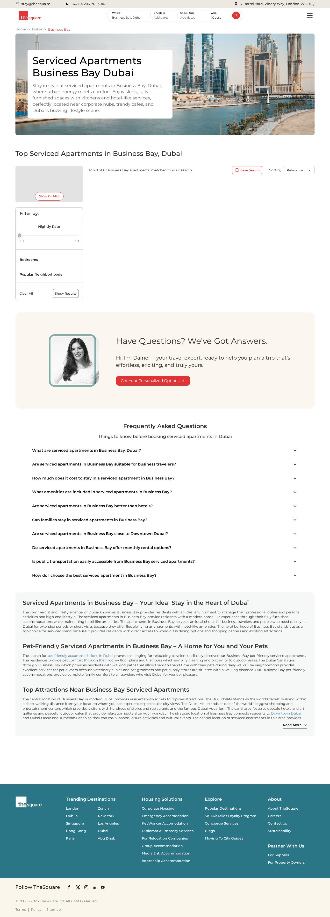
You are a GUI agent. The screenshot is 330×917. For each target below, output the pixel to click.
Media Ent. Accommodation (166, 853)
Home (20, 29)
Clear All (26, 293)
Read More (292, 725)
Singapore (75, 823)
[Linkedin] (94, 886)
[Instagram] (86, 886)
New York (106, 816)
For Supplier (278, 855)
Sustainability (279, 831)
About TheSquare (283, 808)
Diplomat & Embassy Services (168, 831)
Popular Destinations (223, 808)
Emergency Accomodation (165, 816)
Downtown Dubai (286, 713)
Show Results (66, 293)
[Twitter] (78, 886)
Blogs (210, 831)
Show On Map (49, 196)
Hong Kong (76, 831)
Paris (70, 838)
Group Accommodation (162, 846)
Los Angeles (108, 823)
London (72, 808)
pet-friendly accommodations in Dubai (80, 655)
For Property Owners (286, 862)
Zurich (103, 808)
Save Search (250, 170)
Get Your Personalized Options (150, 380)
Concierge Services (221, 823)
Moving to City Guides (224, 838)
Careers (274, 816)
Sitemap (53, 909)
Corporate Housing (158, 808)
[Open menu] (310, 15)
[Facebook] (69, 887)
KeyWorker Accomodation (165, 823)
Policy (36, 909)
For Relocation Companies (165, 838)
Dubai (37, 29)
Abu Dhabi (107, 838)
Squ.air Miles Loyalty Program (230, 816)
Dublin (72, 816)
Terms (20, 909)
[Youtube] (102, 886)
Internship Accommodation (166, 861)
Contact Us (277, 823)
